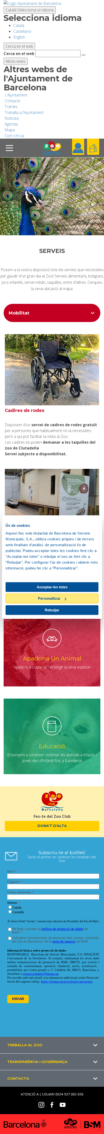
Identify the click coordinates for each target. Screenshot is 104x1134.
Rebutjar (52, 610)
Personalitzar (49, 598)
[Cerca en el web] (83, 55)
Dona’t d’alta (52, 826)
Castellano (22, 31)
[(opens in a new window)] (32, 3)
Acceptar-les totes (52, 587)
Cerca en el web (19, 53)
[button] (52, 1045)
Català (30, 10)
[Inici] (52, 148)
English (19, 37)
